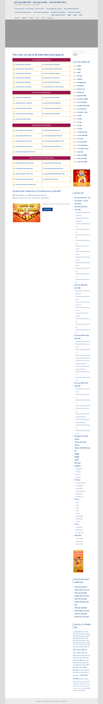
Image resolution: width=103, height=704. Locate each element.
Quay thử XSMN (82, 162)
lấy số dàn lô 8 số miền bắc (52, 97)
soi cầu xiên (82, 672)
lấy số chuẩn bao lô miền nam (24, 146)
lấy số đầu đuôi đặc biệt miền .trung (54, 173)
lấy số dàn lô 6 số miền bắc (23, 97)
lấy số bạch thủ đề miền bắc (23, 73)
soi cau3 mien (81, 644)
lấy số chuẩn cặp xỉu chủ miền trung (26, 184)
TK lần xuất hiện (82, 135)
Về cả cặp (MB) (82, 102)
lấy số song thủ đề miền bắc (52, 73)
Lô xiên (79, 119)
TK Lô (37, 18)
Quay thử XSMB (82, 155)
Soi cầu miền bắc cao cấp (53, 8)
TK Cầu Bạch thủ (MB (80, 482)
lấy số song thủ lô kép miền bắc (53, 69)
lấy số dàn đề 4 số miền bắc (23, 77)
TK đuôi (79, 129)
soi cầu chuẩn (81, 662)
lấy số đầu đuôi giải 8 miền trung (54, 168)
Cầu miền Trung (82, 112)
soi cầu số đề (82, 670)
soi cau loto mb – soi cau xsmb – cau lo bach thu (40, 2)
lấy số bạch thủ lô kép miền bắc (24, 69)
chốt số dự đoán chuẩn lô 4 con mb (81, 615)
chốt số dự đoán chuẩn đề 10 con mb (82, 245)
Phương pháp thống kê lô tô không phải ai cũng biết (36, 191)
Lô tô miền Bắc (82, 142)
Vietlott (24, 18)
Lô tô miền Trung (82, 148)
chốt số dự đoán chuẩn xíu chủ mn (82, 424)
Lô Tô (43, 18)
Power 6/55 (81, 89)
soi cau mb (78, 649)
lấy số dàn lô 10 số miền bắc (52, 113)
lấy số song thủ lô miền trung (53, 163)
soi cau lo (85, 646)
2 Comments (45, 198)
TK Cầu (31, 18)
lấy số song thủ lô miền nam (52, 130)
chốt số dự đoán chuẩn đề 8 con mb (81, 588)
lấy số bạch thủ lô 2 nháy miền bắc (54, 86)
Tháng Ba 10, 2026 (23, 195)
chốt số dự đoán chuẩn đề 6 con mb (81, 609)
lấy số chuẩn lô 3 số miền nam (53, 146)
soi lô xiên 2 (87, 684)
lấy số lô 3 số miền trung (51, 179)
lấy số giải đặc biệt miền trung (24, 168)
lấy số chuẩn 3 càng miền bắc (53, 108)
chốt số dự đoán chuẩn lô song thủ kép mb (83, 301)
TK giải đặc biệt (82, 132)
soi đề (78, 688)
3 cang (75, 632)
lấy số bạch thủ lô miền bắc (23, 64)
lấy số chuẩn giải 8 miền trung (24, 173)
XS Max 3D (80, 92)
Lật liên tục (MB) (82, 99)
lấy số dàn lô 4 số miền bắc (52, 77)
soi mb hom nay (76, 686)
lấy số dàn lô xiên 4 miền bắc (24, 108)
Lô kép (79, 122)
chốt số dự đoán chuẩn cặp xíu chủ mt (82, 343)
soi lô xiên (83, 684)
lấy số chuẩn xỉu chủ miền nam (24, 130)
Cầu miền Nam (82, 109)
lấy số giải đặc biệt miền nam (24, 135)
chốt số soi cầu (83, 632)
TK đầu (79, 125)
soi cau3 (75, 644)
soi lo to (78, 683)
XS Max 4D (80, 86)
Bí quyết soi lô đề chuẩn (58, 12)
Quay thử (50, 18)
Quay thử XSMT (82, 158)
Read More (47, 209)
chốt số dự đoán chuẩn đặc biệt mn (83, 399)
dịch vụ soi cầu (78, 634)
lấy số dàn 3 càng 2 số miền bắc (24, 113)
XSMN (75, 15)
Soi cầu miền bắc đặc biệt (71, 8)
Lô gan (79, 115)
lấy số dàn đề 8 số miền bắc (52, 82)
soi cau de (77, 647)
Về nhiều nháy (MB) (83, 105)
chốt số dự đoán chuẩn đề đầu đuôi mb (81, 602)
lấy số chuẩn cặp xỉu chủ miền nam (25, 151)
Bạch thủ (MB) (81, 95)
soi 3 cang (86, 642)
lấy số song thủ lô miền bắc (52, 64)
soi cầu (79, 660)
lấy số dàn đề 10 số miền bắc (23, 86)
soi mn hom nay (83, 686)
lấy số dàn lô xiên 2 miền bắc (24, 103)
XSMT (81, 15)
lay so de (79, 642)
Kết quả (17, 18)
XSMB (69, 15)
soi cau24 (87, 644)
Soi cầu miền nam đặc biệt (41, 12)
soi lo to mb (83, 683)
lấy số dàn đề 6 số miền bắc (23, 82)
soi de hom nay (78, 681)
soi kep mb (85, 681)
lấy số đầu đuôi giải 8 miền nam (53, 135)
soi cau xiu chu (85, 655)
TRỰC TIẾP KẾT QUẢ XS (58, 15)
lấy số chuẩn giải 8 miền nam (24, 141)
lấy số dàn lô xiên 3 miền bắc (53, 103)
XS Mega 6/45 (81, 82)
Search (75, 54)
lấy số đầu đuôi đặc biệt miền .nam (54, 141)
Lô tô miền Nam (82, 145)
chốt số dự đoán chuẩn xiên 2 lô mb (81, 594)
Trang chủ (38, 701)
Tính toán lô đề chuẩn (74, 12)
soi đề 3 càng (83, 688)
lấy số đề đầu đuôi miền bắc (23, 119)
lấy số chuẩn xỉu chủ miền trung (24, 163)
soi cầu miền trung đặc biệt (23, 12)
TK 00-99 (80, 138)
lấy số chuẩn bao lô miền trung (24, 179)
